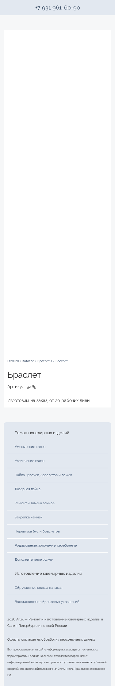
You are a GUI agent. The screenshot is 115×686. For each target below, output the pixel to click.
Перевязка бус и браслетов (37, 531)
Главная (13, 361)
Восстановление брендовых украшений (47, 602)
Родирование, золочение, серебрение (46, 545)
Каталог (28, 361)
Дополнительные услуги (34, 559)
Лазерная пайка (27, 489)
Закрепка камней (29, 517)
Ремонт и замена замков (35, 503)
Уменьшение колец (30, 447)
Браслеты (44, 361)
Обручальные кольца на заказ (38, 588)
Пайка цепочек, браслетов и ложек (43, 475)
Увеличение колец (29, 461)
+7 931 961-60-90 (57, 7)
